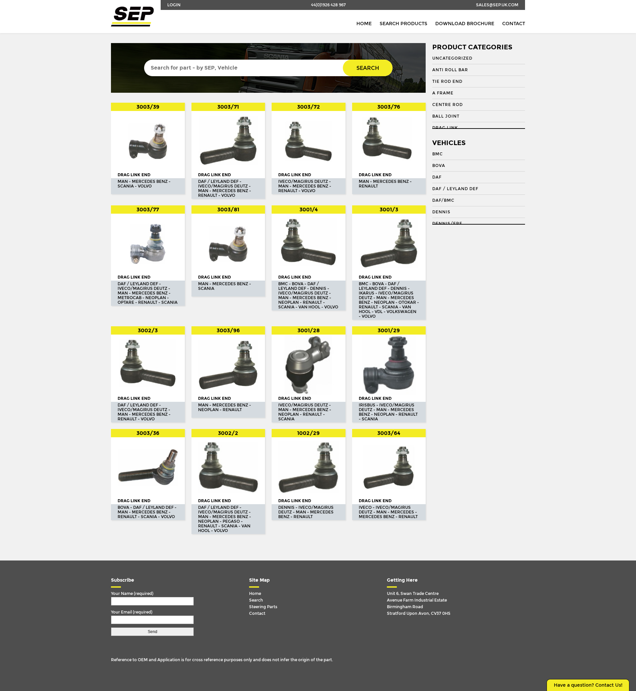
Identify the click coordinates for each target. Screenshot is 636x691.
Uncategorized (452, 58)
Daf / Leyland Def (455, 188)
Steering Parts (263, 607)
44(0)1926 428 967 (328, 5)
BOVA (438, 165)
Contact (513, 24)
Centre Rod (447, 104)
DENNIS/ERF (447, 223)
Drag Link (445, 128)
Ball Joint (445, 116)
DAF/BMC (443, 200)
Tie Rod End (447, 81)
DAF (437, 177)
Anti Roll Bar (450, 70)
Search (367, 68)
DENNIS (441, 212)
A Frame (442, 93)
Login (174, 5)
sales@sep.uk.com (497, 5)
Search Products (403, 24)
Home (364, 24)
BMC (437, 154)
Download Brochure (464, 24)
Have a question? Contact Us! (588, 685)
